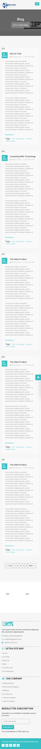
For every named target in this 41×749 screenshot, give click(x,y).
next (30, 566)
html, (13, 139)
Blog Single (24, 25)
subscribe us (8, 727)
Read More (9, 135)
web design (10, 141)
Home (15, 25)
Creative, (29, 139)
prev (10, 566)
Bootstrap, (20, 139)
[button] (37, 3)
